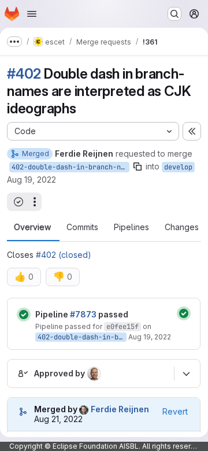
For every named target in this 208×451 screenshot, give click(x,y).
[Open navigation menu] (32, 14)
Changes (182, 227)
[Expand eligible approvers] (186, 373)
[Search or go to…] (174, 14)
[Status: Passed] (24, 314)
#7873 (83, 314)
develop (178, 167)
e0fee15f (122, 326)
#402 (24, 73)
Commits (82, 227)
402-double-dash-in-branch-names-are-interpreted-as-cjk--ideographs (70, 167)
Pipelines (131, 227)
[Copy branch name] (137, 166)
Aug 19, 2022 (31, 179)
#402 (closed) (63, 255)
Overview (32, 227)
